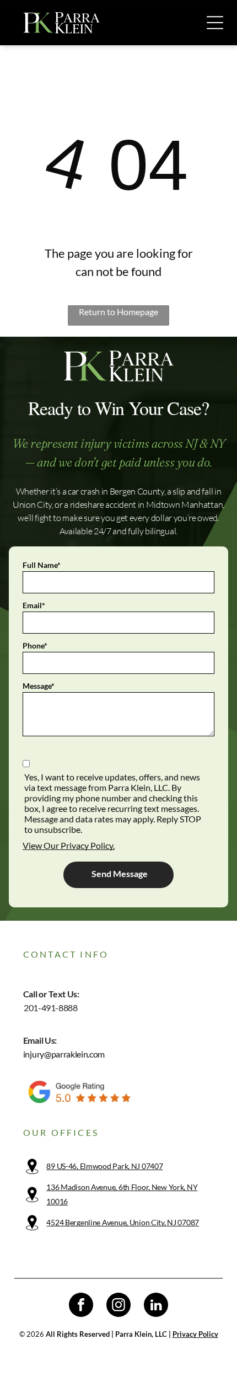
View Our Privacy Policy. (69, 845)
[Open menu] (215, 22)
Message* (39, 685)
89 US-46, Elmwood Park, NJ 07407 (104, 1166)
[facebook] (81, 1306)
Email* (34, 605)
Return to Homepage (118, 311)
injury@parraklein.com (64, 1054)
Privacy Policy (195, 1334)
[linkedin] (156, 1306)
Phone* (35, 645)
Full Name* (42, 565)
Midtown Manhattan (184, 504)
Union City (32, 504)
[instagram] (118, 1306)
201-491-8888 (50, 1007)
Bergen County (137, 491)
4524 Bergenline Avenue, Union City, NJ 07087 (122, 1222)
